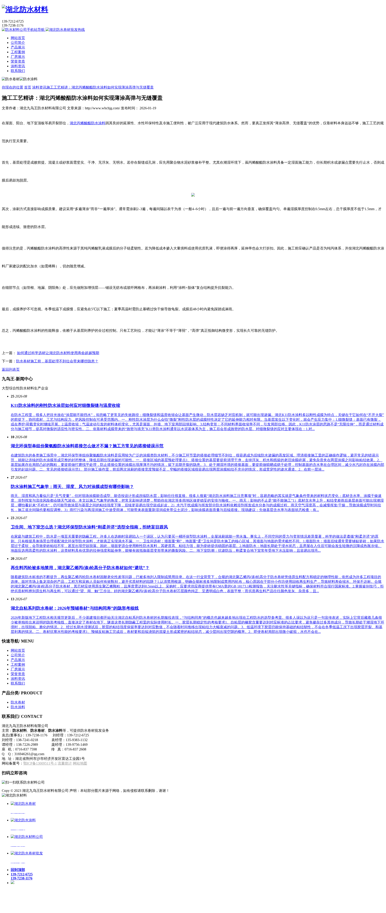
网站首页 (18, 38)
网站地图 (80, 763)
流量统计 (65, 763)
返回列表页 (11, 369)
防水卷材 (18, 702)
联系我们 (18, 71)
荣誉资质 (18, 61)
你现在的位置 (12, 87)
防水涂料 (18, 707)
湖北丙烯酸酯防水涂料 (87, 123)
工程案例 (18, 52)
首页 (27, 87)
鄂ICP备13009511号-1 (40, 763)
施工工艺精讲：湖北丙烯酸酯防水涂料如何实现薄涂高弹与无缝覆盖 (100, 87)
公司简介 (18, 42)
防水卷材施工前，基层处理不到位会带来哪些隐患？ (57, 361)
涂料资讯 (18, 66)
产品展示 (18, 47)
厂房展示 (18, 57)
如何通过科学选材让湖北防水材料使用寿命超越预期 (58, 353)
